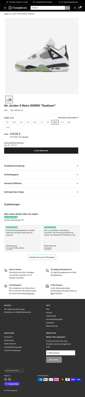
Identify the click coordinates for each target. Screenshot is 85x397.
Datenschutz (9, 340)
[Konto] (75, 8)
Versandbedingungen (54, 319)
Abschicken (54, 360)
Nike (5, 110)
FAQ (47, 309)
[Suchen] (67, 8)
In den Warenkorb (41, 151)
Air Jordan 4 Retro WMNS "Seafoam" (22, 14)
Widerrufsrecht (10, 344)
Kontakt (49, 313)
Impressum (8, 337)
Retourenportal (52, 326)
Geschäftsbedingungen (13, 347)
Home (6, 14)
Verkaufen (50, 323)
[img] (42, 217)
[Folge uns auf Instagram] (5, 379)
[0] (79, 8)
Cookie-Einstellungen (12, 350)
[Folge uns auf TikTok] (9, 379)
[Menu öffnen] (5, 8)
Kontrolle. (31, 293)
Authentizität (51, 316)
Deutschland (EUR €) (12, 370)
